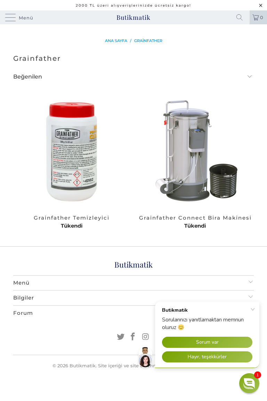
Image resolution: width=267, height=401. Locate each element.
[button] (249, 383)
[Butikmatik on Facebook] (133, 337)
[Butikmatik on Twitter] (120, 337)
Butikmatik (133, 17)
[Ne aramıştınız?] (242, 17)
